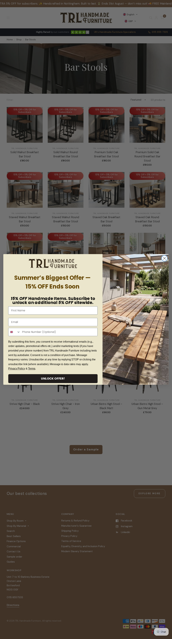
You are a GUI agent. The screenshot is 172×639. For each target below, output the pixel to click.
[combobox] (14, 332)
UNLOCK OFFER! (53, 379)
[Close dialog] (164, 258)
